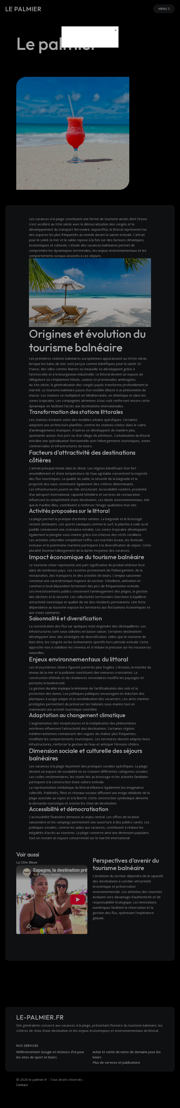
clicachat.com (90, 40)
